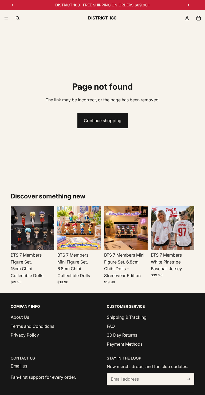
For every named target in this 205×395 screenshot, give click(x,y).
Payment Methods (125, 343)
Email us (19, 366)
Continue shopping (102, 120)
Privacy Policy (25, 335)
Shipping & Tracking (127, 317)
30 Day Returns (122, 335)
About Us (20, 317)
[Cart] (198, 18)
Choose (190, 241)
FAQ (111, 326)
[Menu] (6, 18)
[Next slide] (48, 228)
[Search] (17, 18)
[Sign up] (188, 379)
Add (50, 241)
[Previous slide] (16, 228)
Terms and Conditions (32, 326)
